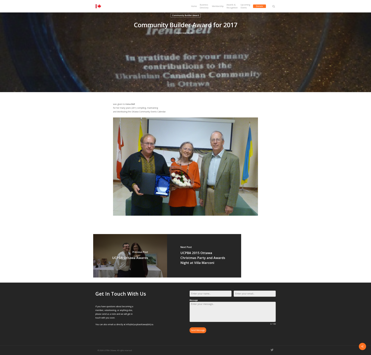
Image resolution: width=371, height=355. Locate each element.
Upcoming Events (245, 6)
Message (194, 300)
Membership (218, 6)
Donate (259, 6)
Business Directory (204, 6)
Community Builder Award (185, 15)
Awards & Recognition (232, 6)
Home (194, 6)
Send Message (198, 330)
